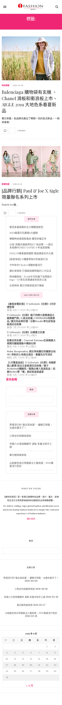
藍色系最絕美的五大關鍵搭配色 (26, 227)
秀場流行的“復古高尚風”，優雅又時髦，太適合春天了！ (31, 577)
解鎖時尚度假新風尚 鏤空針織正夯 (27, 238)
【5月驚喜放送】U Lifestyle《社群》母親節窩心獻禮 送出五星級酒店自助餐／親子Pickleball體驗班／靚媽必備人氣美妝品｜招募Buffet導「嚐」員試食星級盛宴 (31, 367)
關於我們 (31, 519)
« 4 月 (29, 685)
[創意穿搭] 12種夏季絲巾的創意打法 (28, 259)
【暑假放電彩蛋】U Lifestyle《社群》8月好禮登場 (31, 305)
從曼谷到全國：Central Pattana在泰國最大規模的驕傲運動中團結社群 (31, 342)
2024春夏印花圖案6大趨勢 (23, 232)
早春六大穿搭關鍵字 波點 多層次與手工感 (24, 597)
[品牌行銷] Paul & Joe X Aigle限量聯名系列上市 (30, 194)
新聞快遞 (5, 184)
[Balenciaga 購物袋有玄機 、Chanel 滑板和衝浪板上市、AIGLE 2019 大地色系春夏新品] (31, 58)
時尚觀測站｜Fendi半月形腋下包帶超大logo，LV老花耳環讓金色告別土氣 (30, 278)
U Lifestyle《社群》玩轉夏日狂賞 (26, 332)
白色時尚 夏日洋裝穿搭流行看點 (26, 285)
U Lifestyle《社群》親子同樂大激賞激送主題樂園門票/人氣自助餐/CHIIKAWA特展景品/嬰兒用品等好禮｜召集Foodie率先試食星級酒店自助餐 (31, 319)
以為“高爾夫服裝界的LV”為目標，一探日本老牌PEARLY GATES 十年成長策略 (31, 246)
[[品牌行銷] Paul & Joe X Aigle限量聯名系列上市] (31, 161)
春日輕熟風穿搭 (17, 454)
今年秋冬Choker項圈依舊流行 (25, 264)
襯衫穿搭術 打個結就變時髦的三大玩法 (30, 270)
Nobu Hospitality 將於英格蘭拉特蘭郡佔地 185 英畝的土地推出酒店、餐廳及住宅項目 (31, 353)
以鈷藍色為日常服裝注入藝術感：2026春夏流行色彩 (31, 613)
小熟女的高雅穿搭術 (20, 435)
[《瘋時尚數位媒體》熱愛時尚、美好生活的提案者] (31, 6)
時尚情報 (5, 85)
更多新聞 (11, 379)
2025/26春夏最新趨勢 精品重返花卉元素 (31, 253)
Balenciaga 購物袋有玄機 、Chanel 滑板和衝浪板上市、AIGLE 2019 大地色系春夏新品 (29, 101)
